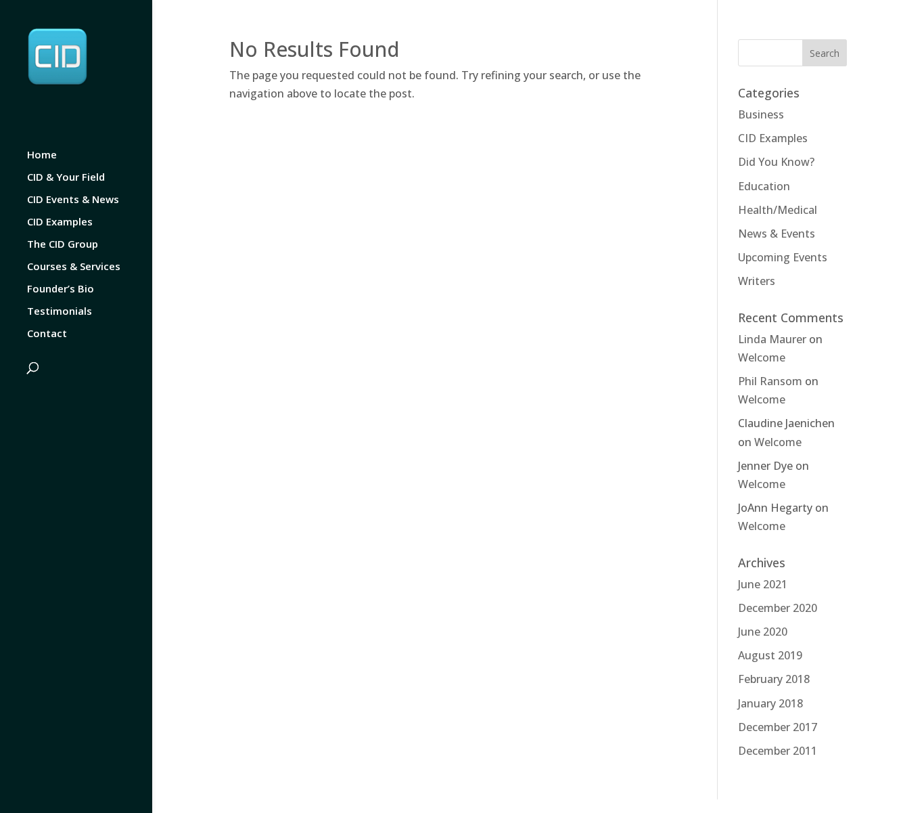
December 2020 (777, 607)
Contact (47, 334)
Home (42, 155)
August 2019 (770, 655)
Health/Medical (777, 209)
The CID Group (62, 244)
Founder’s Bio (60, 289)
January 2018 (770, 703)
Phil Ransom (770, 381)
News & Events (776, 233)
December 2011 (777, 750)
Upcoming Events (782, 257)
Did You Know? (776, 161)
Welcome (761, 357)
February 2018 (774, 679)
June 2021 (762, 584)
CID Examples (60, 222)
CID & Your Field (66, 177)
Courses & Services (73, 267)
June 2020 (762, 631)
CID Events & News (73, 200)
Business (761, 114)
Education (764, 186)
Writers (756, 280)
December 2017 (777, 727)
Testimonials (59, 311)
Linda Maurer (772, 339)
